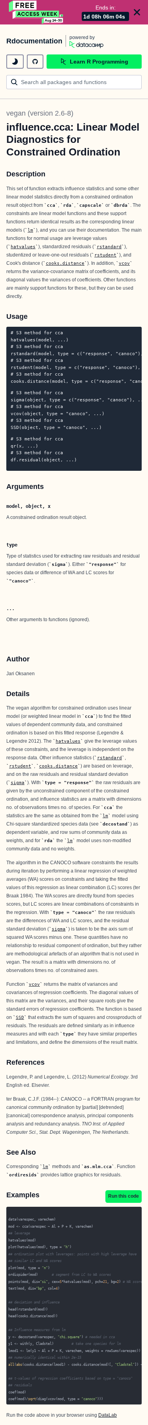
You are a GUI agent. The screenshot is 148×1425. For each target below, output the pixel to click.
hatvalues (23, 246)
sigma (17, 782)
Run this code (123, 1196)
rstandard (109, 246)
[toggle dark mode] (15, 61)
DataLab (107, 1415)
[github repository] (35, 61)
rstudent (105, 255)
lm (30, 230)
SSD (20, 1017)
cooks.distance (65, 263)
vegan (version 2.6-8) (39, 113)
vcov (124, 263)
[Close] (137, 12)
